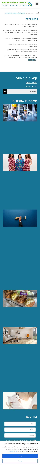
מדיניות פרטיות (13, 451)
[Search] (5, 91)
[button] (37, 3)
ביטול (20, 461)
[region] (20, 453)
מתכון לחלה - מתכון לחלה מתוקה (15, 13)
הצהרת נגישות (31, 82)
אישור (20, 456)
